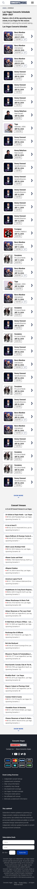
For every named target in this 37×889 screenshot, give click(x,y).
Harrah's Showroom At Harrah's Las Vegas (20, 74)
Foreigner (18, 229)
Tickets (31, 32)
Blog (15, 882)
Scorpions (18, 255)
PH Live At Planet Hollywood (19, 258)
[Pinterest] (25, 754)
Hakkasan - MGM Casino (19, 127)
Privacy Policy (23, 882)
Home (4, 8)
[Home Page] (18, 2)
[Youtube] (15, 754)
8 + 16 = (5, 852)
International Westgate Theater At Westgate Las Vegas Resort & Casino (21, 35)
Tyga (16, 124)
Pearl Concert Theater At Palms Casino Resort (19, 113)
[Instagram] (19, 754)
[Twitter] (22, 754)
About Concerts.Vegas (23, 749)
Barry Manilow (19, 32)
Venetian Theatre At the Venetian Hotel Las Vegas (20, 232)
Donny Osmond (20, 72)
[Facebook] (12, 754)
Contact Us (10, 749)
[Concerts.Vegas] (18, 745)
